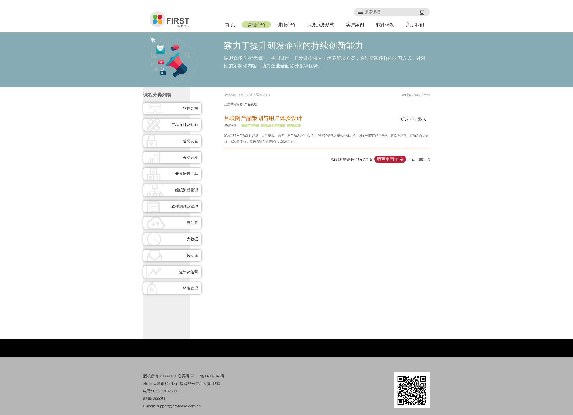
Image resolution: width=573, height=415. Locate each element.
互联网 (294, 125)
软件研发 (385, 24)
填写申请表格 (390, 159)
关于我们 (415, 24)
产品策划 (250, 125)
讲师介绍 (286, 24)
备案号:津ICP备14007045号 (201, 376)
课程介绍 (256, 24)
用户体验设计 (273, 125)
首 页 (230, 24)
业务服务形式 (320, 24)
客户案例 (355, 24)
